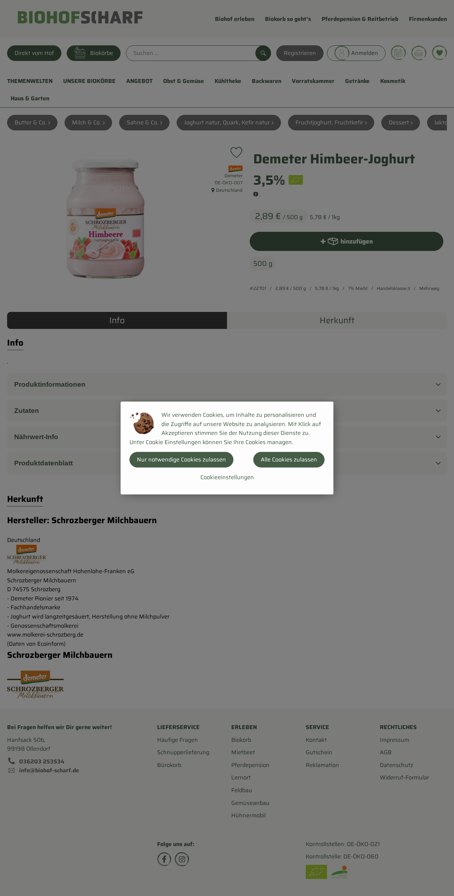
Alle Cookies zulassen (289, 459)
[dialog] (227, 448)
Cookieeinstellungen (227, 477)
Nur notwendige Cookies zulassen (181, 459)
